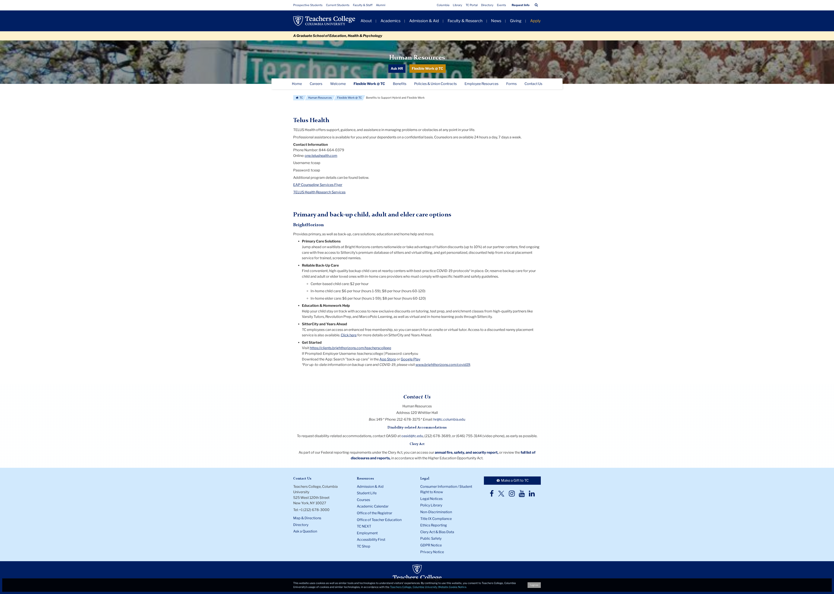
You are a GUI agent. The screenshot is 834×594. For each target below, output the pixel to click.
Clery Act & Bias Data (437, 532)
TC (301, 97)
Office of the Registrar (374, 513)
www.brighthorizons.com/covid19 (442, 365)
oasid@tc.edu (412, 436)
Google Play (410, 359)
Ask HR (397, 68)
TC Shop (363, 546)
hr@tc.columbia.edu (449, 419)
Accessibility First (371, 540)
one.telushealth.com (321, 156)
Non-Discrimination (436, 512)
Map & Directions (307, 518)
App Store (387, 359)
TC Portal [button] (472, 5)
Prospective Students (308, 5)
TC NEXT (364, 526)
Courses (363, 500)
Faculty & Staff (362, 5)
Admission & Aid (424, 20)
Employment (367, 533)
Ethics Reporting (433, 525)
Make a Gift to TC (514, 480)
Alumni (380, 5)
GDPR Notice (431, 545)
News (496, 20)
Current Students (337, 5)
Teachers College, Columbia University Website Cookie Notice (428, 587)
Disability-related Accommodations (417, 427)
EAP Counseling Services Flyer (317, 185)
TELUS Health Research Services (319, 192)
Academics (390, 20)
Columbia (443, 5)
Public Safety (431, 538)
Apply (535, 20)
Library (457, 5)
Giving (515, 20)
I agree (534, 585)
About (366, 20)
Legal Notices (431, 499)
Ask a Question (305, 531)
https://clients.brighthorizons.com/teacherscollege (350, 348)
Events (501, 5)
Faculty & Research (465, 20)
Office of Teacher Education (379, 520)
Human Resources (417, 58)
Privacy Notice (432, 552)
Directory (487, 5)
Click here (349, 335)
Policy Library (431, 505)
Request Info (521, 5)
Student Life (367, 493)
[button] (536, 5)
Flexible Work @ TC (427, 68)
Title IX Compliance (436, 519)
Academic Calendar (373, 506)
